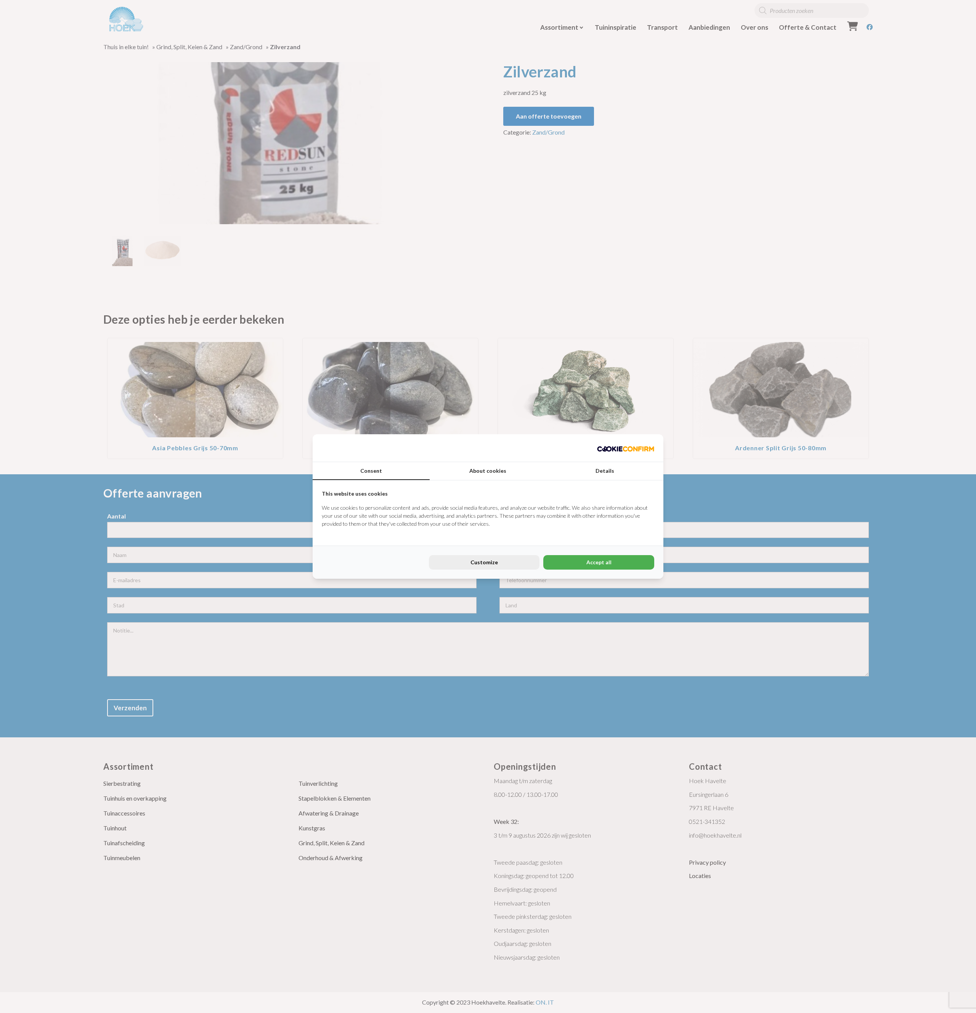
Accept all (599, 562)
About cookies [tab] (487, 470)
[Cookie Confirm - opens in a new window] (625, 448)
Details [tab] (605, 470)
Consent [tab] (371, 470)
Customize (484, 562)
